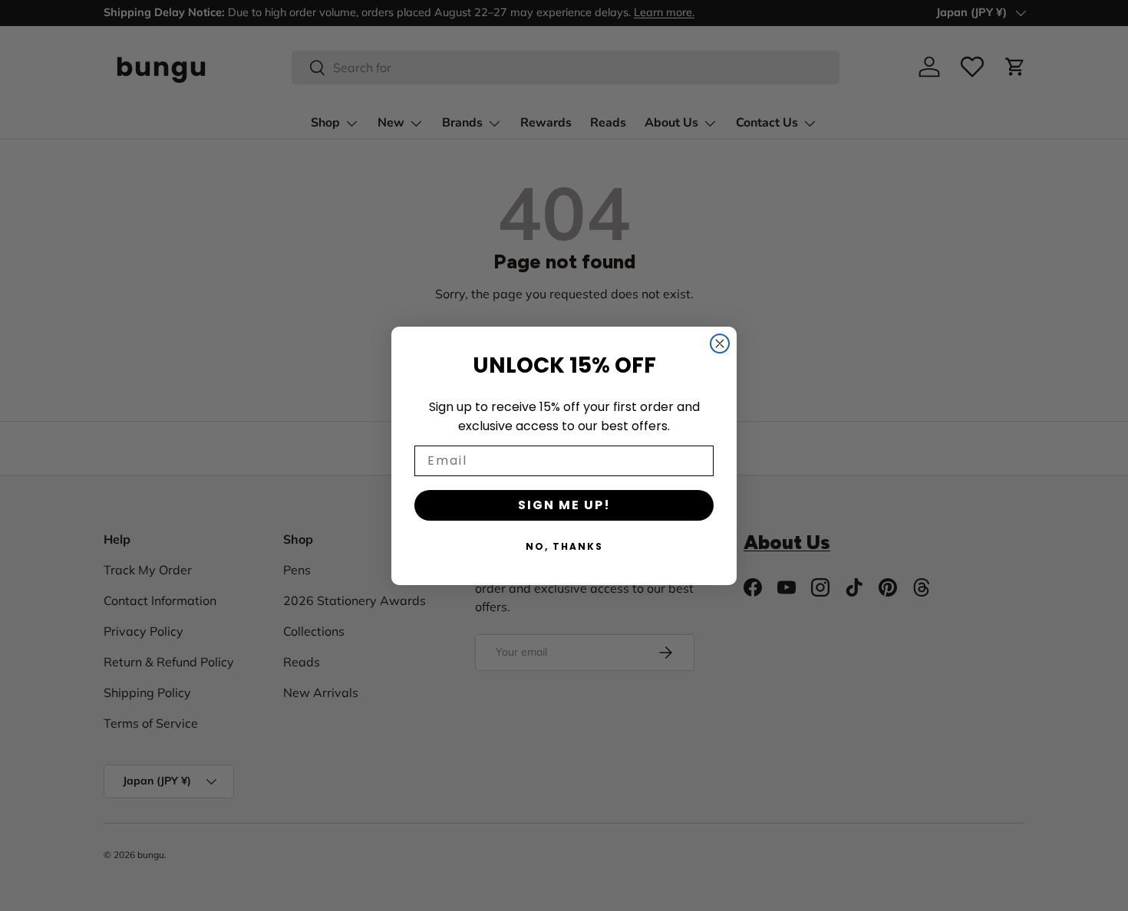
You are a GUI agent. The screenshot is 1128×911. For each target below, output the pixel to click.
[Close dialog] (720, 343)
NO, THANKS (564, 546)
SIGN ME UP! (564, 505)
